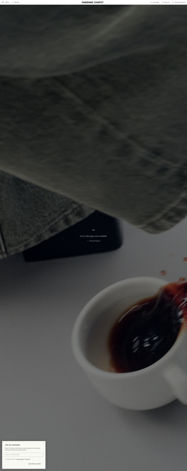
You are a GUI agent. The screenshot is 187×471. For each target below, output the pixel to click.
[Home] (92, 2)
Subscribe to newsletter (34, 464)
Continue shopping (94, 241)
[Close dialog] (43, 443)
